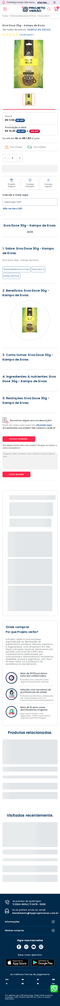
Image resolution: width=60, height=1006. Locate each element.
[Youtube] (33, 947)
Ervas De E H (44, 16)
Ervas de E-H (38, 269)
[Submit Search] (49, 9)
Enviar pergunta (16, 474)
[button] (29, 99)
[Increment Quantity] (19, 158)
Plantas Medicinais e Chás (16, 269)
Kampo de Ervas (11, 276)
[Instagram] (26, 947)
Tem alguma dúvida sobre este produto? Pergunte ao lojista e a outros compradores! (29, 446)
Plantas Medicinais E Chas (23, 16)
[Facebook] (19, 947)
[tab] (29, 109)
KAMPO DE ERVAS (39, 29)
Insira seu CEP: (13, 202)
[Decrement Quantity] (5, 158)
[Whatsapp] (41, 947)
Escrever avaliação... (19, 439)
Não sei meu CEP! (12, 208)
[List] (5, 9)
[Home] (32, 9)
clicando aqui (44, 425)
